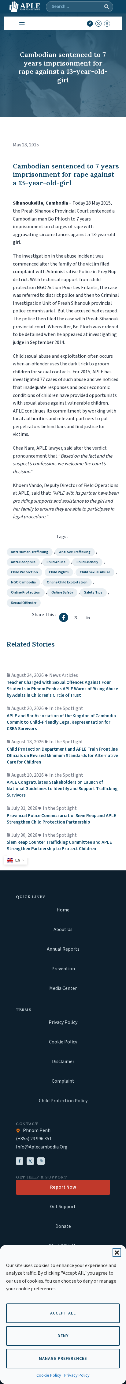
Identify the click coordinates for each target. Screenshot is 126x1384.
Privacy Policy (77, 1375)
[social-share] (63, 617)
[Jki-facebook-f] (90, 24)
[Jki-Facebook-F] (19, 1161)
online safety (62, 592)
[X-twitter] (98, 24)
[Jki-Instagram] (41, 1161)
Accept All (63, 1313)
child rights (59, 572)
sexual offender (23, 602)
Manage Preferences (63, 1359)
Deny (63, 1336)
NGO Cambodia (23, 582)
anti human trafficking (29, 552)
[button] (117, 1253)
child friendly (87, 562)
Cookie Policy (48, 1375)
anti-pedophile (23, 562)
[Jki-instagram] (107, 24)
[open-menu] (20, 23)
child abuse (55, 562)
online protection (25, 592)
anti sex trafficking (75, 552)
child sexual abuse (95, 572)
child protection (24, 572)
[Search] (107, 7)
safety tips (93, 592)
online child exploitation (67, 582)
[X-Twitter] (30, 1161)
